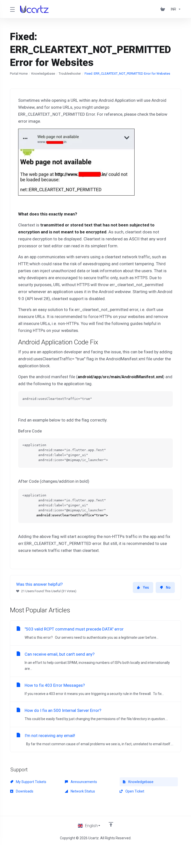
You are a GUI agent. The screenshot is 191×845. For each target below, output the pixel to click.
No (168, 587)
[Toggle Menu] (12, 9)
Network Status (82, 791)
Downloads (24, 791)
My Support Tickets (30, 782)
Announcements (83, 782)
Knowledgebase (43, 73)
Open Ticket (134, 791)
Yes (146, 587)
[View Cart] (163, 9)
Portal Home (19, 73)
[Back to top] (111, 824)
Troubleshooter (70, 73)
